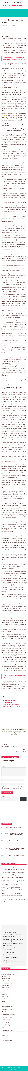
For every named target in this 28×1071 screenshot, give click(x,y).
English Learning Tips (6, 1004)
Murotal (3, 1027)
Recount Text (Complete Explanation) (15, 867)
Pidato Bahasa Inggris (7, 1030)
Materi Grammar (5, 1019)
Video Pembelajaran (6, 1040)
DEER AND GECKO (8, 702)
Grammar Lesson (17, 10)
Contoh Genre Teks (6, 972)
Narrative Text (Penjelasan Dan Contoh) (14, 59)
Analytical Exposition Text (8, 974)
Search (3, 796)
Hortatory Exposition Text (8, 983)
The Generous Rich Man (9, 962)
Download (4, 1001)
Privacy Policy (15, 13)
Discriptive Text (5, 976)
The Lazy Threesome (9, 955)
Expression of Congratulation (13, 875)
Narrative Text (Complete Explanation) (14, 57)
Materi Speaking (5, 1025)
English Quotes (5, 13)
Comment (4, 766)
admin (13, 25)
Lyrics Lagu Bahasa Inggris (8, 1017)
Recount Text (5, 992)
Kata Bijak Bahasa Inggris (8, 1014)
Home (2, 10)
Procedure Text (5, 989)
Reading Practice (5, 1035)
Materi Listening (5, 1022)
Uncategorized (5, 1038)
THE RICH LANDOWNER (15, 827)
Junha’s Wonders (7, 960)
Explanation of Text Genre (8, 1009)
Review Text (4, 996)
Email (2, 782)
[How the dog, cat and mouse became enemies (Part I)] (4, 841)
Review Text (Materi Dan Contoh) (15, 884)
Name (3, 778)
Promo (3, 1032)
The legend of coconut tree (10, 957)
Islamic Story (4, 1012)
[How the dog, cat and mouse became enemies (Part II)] (4, 848)
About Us (8, 10)
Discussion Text (5, 978)
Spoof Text (4, 998)
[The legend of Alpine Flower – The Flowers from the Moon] (4, 833)
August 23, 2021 (6, 25)
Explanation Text (5, 981)
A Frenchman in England (10, 700)
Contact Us (4, 15)
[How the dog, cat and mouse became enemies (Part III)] (4, 856)
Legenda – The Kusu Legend (11, 704)
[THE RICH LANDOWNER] (4, 827)
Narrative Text (5, 985)
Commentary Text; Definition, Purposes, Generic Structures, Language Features (11, 895)
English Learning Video (7, 1006)
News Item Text (5, 987)
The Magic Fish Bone (8, 952)
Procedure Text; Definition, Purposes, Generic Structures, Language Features (11, 888)
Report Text (4, 994)
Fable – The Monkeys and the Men (12, 707)
